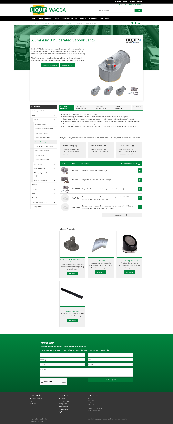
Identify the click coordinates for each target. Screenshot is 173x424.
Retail (33, 193)
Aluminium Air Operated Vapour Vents (86, 23)
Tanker (52, 23)
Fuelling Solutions (37, 207)
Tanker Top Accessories (42, 159)
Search (138, 11)
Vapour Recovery (70, 23)
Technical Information (81, 107)
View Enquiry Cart (122, 215)
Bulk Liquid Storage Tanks (39, 202)
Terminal (34, 184)
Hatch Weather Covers (41, 133)
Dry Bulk (34, 198)
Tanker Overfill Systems (40, 180)
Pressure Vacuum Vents (42, 151)
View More (72, 273)
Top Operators (39, 155)
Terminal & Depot (64, 401)
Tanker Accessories (39, 168)
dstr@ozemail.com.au (136, 5)
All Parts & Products (36, 398)
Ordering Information (101, 107)
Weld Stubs (101, 261)
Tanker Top (60, 23)
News (57, 19)
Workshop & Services (69, 19)
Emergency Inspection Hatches (44, 128)
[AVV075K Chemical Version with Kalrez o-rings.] (65, 171)
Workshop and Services (39, 111)
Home (33, 19)
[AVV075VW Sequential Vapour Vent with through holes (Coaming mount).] (65, 189)
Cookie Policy (43, 419)
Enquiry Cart (134, 2)
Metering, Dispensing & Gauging (40, 174)
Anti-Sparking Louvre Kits (129, 261)
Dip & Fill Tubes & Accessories (44, 146)
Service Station (63, 409)
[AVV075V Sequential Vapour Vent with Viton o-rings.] (65, 180)
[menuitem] (36, 23)
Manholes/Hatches (40, 124)
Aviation (34, 189)
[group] (115, 66)
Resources (93, 19)
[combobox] (116, 10)
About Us (82, 19)
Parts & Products (44, 19)
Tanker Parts (62, 398)
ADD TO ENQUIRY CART (50, 65)
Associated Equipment (119, 107)
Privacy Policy (34, 419)
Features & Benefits (64, 107)
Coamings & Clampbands (42, 137)
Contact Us (104, 19)
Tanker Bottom (38, 164)
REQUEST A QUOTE (67, 65)
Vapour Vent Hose (72, 311)
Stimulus (98, 419)
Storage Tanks (63, 404)
